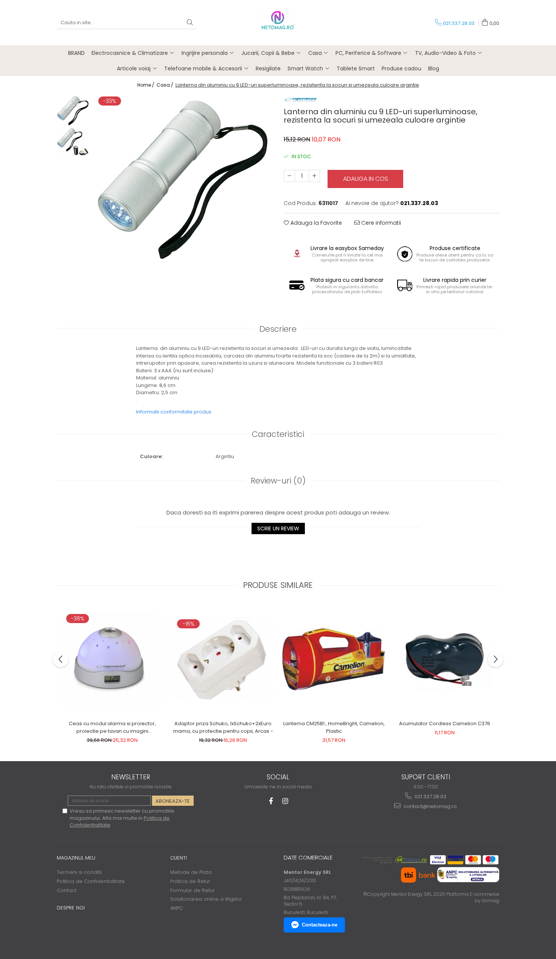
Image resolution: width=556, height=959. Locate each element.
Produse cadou (401, 68)
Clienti (178, 857)
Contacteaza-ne (319, 925)
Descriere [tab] (278, 328)
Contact (66, 890)
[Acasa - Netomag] (278, 22)
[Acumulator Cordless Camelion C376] (444, 659)
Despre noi (71, 907)
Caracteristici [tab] (278, 434)
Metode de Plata (190, 872)
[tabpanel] (182, 180)
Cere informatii (380, 223)
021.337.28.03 (429, 796)
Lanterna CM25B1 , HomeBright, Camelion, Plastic (334, 727)
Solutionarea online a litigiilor (206, 899)
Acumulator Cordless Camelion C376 (444, 723)
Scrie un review (278, 528)
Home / (146, 85)
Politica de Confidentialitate (91, 881)
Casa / (165, 85)
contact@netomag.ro (429, 806)
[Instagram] (285, 801)
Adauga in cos (365, 178)
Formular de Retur (192, 890)
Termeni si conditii (79, 872)
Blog (433, 68)
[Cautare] (190, 23)
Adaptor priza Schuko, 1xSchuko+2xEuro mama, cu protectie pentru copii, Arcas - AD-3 (223, 727)
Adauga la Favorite (315, 223)
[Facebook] (271, 801)
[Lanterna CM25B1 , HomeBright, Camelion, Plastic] (333, 659)
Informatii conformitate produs (173, 411)
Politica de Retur (190, 881)
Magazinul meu (76, 857)
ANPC (176, 908)
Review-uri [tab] (278, 480)
